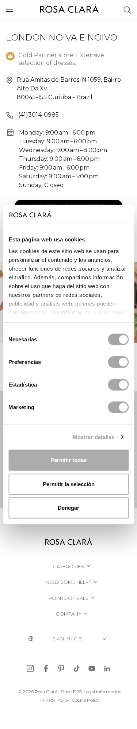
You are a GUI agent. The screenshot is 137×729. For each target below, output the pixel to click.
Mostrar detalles (94, 437)
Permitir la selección (69, 484)
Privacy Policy (54, 700)
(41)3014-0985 (38, 114)
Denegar (68, 508)
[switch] (118, 362)
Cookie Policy (86, 700)
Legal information (103, 691)
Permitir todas (68, 460)
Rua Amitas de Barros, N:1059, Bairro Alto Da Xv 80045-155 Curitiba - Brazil (69, 88)
